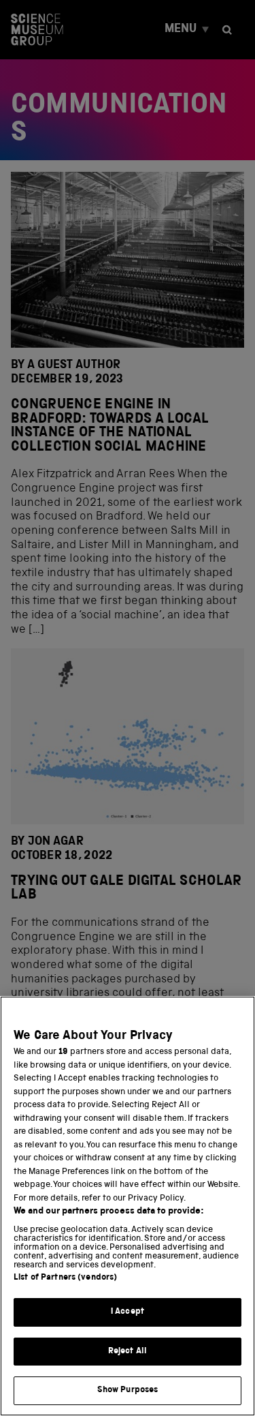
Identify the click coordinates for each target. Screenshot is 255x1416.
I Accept (127, 1312)
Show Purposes (127, 1390)
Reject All (127, 1351)
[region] (127, 1206)
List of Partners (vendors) (65, 1278)
